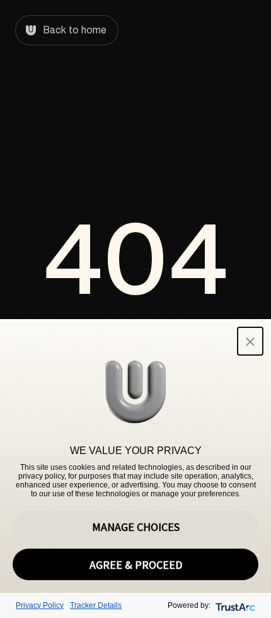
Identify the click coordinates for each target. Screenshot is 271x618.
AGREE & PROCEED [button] (135, 564)
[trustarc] (234, 605)
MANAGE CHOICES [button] (136, 527)
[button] (250, 341)
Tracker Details (96, 605)
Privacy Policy (40, 605)
